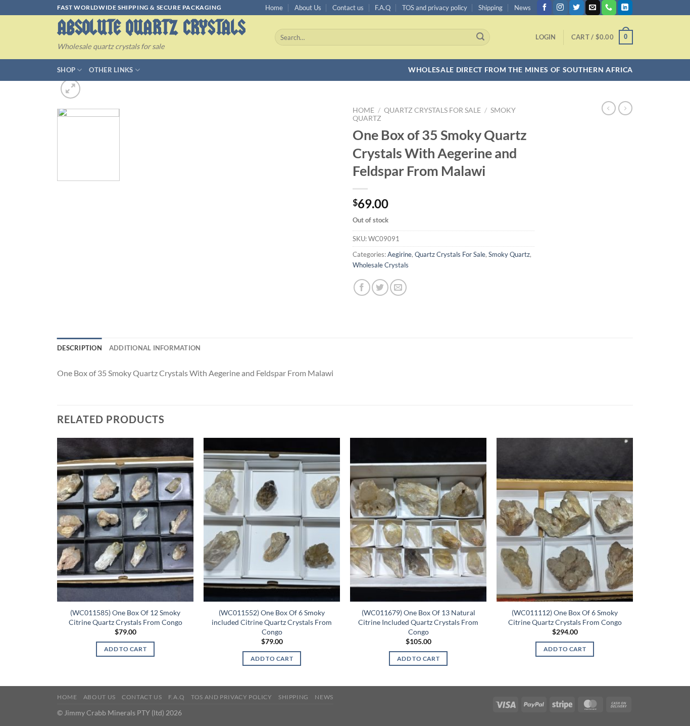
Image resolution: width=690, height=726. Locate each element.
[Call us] (609, 7)
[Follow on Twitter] (576, 7)
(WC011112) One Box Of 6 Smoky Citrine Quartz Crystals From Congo (565, 617)
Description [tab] (79, 348)
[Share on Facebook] (362, 287)
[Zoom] (70, 89)
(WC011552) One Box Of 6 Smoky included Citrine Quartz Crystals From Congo (272, 622)
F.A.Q (382, 8)
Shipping (490, 8)
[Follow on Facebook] (544, 7)
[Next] (632, 561)
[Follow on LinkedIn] (625, 7)
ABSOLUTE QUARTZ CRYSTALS (151, 27)
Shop (66, 70)
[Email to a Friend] (398, 287)
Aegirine (399, 254)
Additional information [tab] (155, 348)
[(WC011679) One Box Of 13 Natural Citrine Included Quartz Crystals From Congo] (418, 520)
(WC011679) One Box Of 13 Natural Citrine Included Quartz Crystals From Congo (418, 622)
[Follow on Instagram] (560, 7)
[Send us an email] (592, 7)
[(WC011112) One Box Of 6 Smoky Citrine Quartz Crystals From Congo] (565, 520)
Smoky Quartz (509, 254)
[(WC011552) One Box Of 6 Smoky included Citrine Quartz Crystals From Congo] (272, 520)
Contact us (348, 8)
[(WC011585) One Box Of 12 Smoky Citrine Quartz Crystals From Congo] (125, 520)
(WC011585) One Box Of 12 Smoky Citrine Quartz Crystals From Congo (125, 617)
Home (274, 8)
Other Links (111, 70)
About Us (307, 8)
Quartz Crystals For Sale (432, 110)
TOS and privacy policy (434, 8)
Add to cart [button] (125, 649)
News (522, 8)
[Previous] (57, 561)
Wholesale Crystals (381, 265)
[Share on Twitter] (380, 287)
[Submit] (480, 37)
